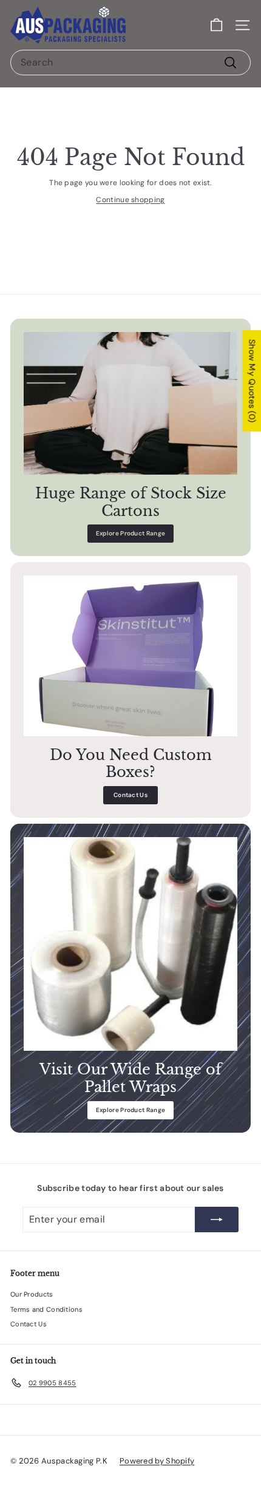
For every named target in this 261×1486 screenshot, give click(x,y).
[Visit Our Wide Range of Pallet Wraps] (130, 944)
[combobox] (130, 62)
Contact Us (130, 795)
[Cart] (216, 25)
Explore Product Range (130, 533)
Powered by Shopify (157, 1461)
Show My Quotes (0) (251, 380)
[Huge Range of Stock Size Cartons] (130, 403)
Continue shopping (130, 200)
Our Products (31, 1294)
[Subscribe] (217, 1219)
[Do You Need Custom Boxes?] (130, 655)
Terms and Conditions (46, 1309)
